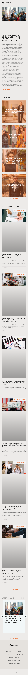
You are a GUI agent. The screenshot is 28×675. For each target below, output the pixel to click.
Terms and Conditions (14, 663)
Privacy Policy (14, 657)
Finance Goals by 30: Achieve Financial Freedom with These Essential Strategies (11, 571)
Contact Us (19, 654)
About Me (9, 652)
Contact (8, 654)
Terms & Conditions (14, 660)
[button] (25, 3)
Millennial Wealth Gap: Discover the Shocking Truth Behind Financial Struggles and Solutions (13, 320)
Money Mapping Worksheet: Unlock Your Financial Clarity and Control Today (13, 382)
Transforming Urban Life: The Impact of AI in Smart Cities (11, 38)
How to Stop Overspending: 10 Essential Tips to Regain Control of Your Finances (13, 507)
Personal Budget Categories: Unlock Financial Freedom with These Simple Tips (14, 445)
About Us (20, 652)
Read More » (6, 89)
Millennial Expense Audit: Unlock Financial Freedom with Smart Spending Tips (12, 256)
